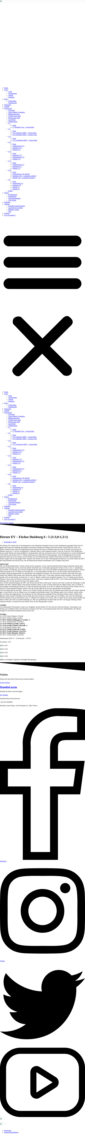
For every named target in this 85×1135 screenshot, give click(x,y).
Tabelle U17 (16, 168)
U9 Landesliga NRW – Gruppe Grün (24, 135)
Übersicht (11, 110)
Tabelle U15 (16, 159)
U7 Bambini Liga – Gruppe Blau (23, 127)
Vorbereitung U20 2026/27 (21, 174)
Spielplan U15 (17, 155)
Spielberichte (12, 103)
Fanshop (7, 213)
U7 (9, 123)
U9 (9, 129)
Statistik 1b (16, 189)
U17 (9, 161)
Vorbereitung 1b (17, 183)
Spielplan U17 (17, 166)
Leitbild (6, 106)
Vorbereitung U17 (18, 165)
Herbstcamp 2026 (14, 118)
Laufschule (12, 120)
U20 (9, 170)
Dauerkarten (12, 196)
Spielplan (11, 97)
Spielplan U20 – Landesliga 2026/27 (24, 176)
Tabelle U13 (16, 150)
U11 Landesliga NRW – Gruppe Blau (24, 140)
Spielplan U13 (17, 148)
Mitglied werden (13, 210)
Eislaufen (7, 202)
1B (9, 180)
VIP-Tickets (12, 200)
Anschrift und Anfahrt (15, 208)
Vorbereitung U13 (18, 146)
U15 (9, 151)
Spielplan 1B (16, 185)
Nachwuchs (8, 108)
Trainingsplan (12, 121)
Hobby (10, 191)
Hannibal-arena (8, 687)
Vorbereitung (12, 93)
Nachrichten (12, 101)
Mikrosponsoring (13, 114)
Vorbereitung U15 (18, 157)
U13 (9, 142)
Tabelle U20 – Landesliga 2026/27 (23, 178)
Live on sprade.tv (10, 215)
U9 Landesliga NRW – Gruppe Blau (24, 133)
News (6, 99)
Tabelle (10, 95)
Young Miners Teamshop (16, 112)
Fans (9, 211)
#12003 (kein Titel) (14, 116)
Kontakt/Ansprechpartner (16, 206)
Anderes (7, 204)
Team (6, 90)
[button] (42, 303)
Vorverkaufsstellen (14, 198)
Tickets (6, 193)
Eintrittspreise (12, 195)
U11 (9, 136)
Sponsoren (7, 105)
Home (6, 88)
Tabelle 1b (15, 187)
